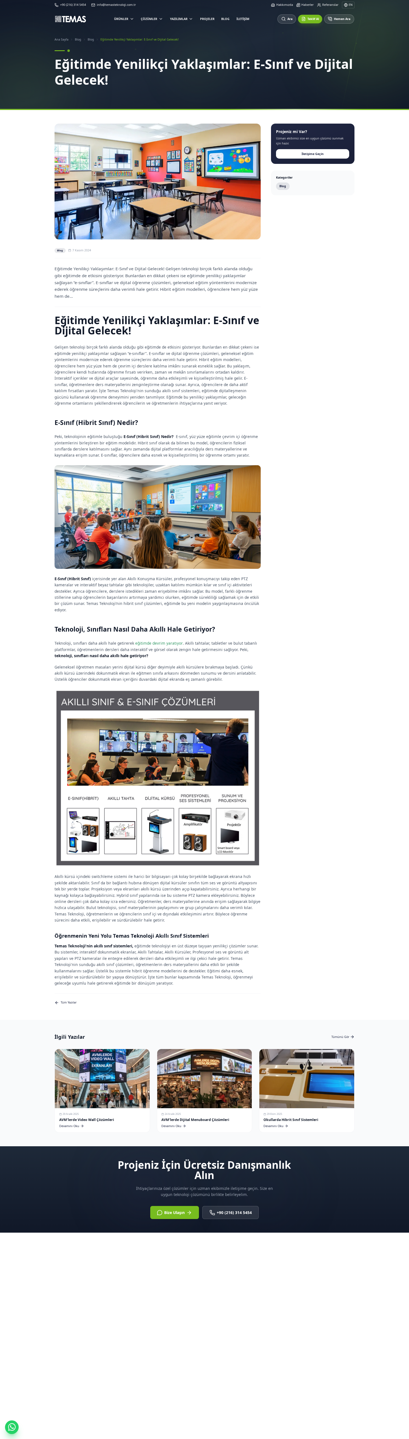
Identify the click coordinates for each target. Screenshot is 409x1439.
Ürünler (121, 19)
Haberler (307, 5)
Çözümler (149, 19)
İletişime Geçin (313, 154)
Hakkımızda (284, 5)
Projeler (207, 19)
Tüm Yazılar (69, 1002)
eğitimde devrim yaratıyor (159, 643)
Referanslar (330, 5)
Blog (225, 19)
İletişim (242, 19)
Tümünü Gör (340, 1037)
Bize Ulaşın (174, 1212)
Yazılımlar (179, 19)
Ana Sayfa (61, 39)
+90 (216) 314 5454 (234, 1212)
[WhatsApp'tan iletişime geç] (12, 1427)
